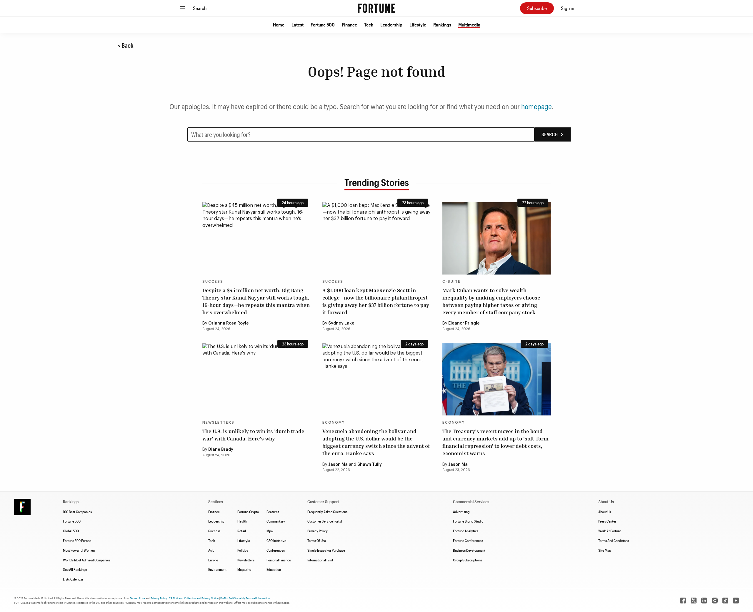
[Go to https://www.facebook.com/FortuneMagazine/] (683, 600)
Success (212, 281)
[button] (278, 24)
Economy (333, 422)
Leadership (391, 24)
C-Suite (451, 281)
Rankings (442, 24)
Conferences (275, 550)
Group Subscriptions (467, 560)
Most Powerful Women (79, 550)
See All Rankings (75, 569)
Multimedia (469, 24)
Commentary (275, 521)
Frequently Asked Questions (327, 512)
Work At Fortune (610, 531)
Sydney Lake (341, 323)
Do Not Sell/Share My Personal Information (245, 598)
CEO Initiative (276, 540)
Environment (217, 569)
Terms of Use (137, 598)
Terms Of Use (316, 540)
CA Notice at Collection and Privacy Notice (194, 598)
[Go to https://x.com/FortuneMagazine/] (694, 600)
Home (278, 24)
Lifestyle (417, 24)
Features (272, 512)
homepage (536, 106)
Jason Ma (338, 465)
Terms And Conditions (613, 540)
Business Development (469, 550)
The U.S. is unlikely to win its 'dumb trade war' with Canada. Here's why (253, 435)
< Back (126, 45)
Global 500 (71, 531)
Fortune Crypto (248, 512)
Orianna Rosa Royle (228, 323)
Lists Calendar (73, 579)
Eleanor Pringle (464, 323)
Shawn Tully (369, 465)
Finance (349, 24)
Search (199, 8)
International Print (320, 560)
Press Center (607, 521)
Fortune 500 (323, 24)
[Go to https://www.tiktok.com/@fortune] (725, 600)
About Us (604, 512)
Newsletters (218, 422)
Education (273, 569)
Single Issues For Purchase (326, 550)
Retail (241, 531)
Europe (213, 560)
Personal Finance (278, 560)
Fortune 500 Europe (77, 540)
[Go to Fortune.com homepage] (376, 8)
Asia (211, 550)
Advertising (461, 512)
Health (242, 521)
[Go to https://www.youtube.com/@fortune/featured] (736, 600)
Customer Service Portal (324, 521)
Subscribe (537, 8)
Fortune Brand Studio (468, 521)
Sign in (567, 8)
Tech (368, 24)
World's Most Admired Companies (86, 560)
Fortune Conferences (468, 540)
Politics (242, 550)
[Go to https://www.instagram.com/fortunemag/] (715, 600)
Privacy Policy (317, 531)
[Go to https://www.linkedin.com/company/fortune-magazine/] (704, 600)
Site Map (604, 550)
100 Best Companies (77, 512)
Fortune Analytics (465, 531)
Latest (297, 24)
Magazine (244, 569)
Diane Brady (220, 450)
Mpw (269, 531)
